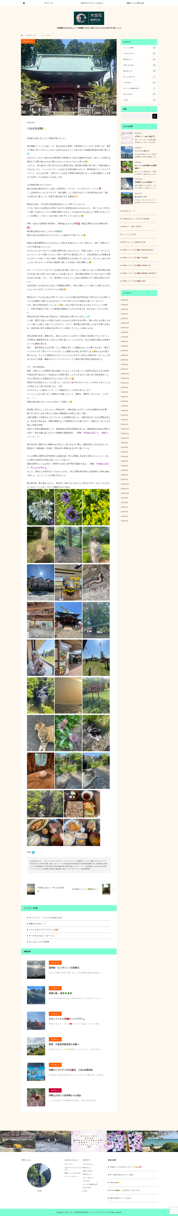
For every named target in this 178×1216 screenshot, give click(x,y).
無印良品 (52, 869)
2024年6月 (124, 401)
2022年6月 (124, 512)
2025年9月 (124, 332)
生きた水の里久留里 (41, 864)
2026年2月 (124, 314)
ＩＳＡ (39, 1191)
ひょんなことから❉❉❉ (39, 942)
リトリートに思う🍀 (142, 151)
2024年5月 (124, 406)
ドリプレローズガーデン (55, 861)
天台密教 (45, 869)
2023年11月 (125, 433)
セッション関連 (139, 48)
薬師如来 (58, 869)
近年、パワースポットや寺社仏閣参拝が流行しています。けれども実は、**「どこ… (145, 142)
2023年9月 (124, 443)
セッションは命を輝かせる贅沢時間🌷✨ (146, 167)
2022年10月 (125, 493)
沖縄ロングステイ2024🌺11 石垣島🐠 (135, 257)
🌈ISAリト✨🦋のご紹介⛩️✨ (146, 136)
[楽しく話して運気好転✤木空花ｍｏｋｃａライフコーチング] (89, 24)
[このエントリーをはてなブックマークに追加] (33, 853)
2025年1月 (124, 369)
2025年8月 (124, 337)
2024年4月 (124, 410)
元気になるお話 (139, 65)
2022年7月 (124, 507)
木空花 (32, 864)
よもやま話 (139, 82)
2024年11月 (125, 378)
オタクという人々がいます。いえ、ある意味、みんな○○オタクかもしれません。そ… (145, 202)
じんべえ (87, 861)
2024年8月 (124, 392)
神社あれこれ (55, 1090)
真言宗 (67, 866)
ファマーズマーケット (73, 869)
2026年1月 (124, 318)
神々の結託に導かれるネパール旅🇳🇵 (121, 1175)
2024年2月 (124, 420)
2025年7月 (124, 341)
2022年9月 (124, 498)
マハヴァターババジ (70, 861)
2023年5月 (124, 461)
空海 (82, 869)
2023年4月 (124, 466)
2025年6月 (124, 346)
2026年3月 (124, 309)
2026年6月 (124, 305)
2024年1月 (124, 424)
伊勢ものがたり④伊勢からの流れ (65, 1095)
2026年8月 (124, 300)
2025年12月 (125, 323)
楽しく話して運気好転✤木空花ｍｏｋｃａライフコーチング (87, 1212)
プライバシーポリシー (71, 1176)
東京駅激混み (39, 866)
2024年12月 (125, 374)
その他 (139, 100)
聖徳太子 (81, 861)
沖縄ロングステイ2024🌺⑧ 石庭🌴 (134, 281)
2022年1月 (124, 521)
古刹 (63, 869)
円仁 (94, 864)
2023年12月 (125, 429)
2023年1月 (124, 479)
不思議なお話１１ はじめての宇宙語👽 (136, 219)
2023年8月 (124, 447)
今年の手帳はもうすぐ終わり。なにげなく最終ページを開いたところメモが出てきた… (145, 188)
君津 (51, 866)
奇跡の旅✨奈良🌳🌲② (60, 993)
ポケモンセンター (100, 861)
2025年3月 (124, 360)
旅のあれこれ (28, 41)
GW (65, 864)
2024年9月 (124, 387)
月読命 (55, 866)
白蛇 (50, 864)
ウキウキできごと (139, 53)
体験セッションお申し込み (135, 3)
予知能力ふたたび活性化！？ (145, 182)
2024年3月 (124, 415)
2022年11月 (125, 489)
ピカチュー (56, 864)
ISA (80, 864)
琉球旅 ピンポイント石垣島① (64, 967)
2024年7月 (124, 397)
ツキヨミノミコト (79, 866)
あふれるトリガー (141, 197)
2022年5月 (124, 516)
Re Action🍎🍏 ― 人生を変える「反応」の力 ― (125, 1190)
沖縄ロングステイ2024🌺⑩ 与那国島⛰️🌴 (137, 265)
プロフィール (48, 3)
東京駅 (76, 864)
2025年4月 (124, 355)
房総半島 (99, 864)
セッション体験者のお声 (139, 88)
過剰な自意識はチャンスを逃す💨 (121, 1198)
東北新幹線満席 (87, 864)
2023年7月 (124, 452)
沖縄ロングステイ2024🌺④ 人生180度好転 (71, 1070)
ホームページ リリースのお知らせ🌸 (45, 918)
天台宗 (47, 866)
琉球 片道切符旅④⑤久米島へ (64, 1044)
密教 (92, 861)
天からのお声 (139, 94)
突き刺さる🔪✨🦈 (129, 211)
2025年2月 (124, 364)
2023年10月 (125, 438)
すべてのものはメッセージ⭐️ (41, 936)
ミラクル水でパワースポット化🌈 (43, 930)
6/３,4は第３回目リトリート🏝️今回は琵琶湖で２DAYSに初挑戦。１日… (146, 156)
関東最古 (87, 869)
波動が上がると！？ (37, 924)
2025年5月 (124, 351)
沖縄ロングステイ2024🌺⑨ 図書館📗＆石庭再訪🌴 (139, 273)
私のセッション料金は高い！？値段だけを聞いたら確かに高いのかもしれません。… (145, 174)
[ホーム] (24, 3)
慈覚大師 (70, 864)
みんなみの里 (97, 866)
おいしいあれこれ (139, 77)
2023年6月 (124, 456)
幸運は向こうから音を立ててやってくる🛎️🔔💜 (125, 1167)
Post (29, 852)
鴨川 (71, 866)
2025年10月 (125, 328)
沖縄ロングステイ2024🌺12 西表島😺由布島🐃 (138, 250)
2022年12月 (125, 484)
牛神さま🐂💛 (114, 1182)
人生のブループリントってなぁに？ (92, 3)
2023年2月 (124, 475)
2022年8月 (124, 502)
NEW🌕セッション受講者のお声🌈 (134, 242)
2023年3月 (124, 470)
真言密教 (89, 866)
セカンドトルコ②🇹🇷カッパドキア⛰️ (67, 1019)
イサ (62, 864)
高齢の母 (61, 866)
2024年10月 (125, 383)
